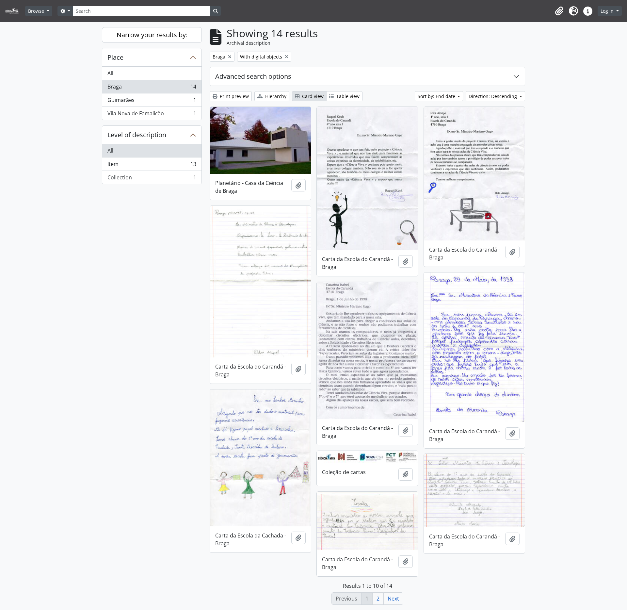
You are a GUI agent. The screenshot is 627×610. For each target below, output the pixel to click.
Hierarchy (275, 96)
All (110, 73)
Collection (151, 179)
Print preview (233, 96)
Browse (36, 11)
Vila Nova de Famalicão (151, 115)
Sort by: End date (437, 96)
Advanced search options (253, 76)
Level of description (136, 134)
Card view (312, 96)
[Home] (14, 11)
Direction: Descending (493, 96)
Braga (151, 88)
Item (151, 165)
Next (393, 598)
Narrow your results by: (152, 34)
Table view (347, 96)
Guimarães (151, 101)
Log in (608, 11)
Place (115, 57)
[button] (559, 11)
